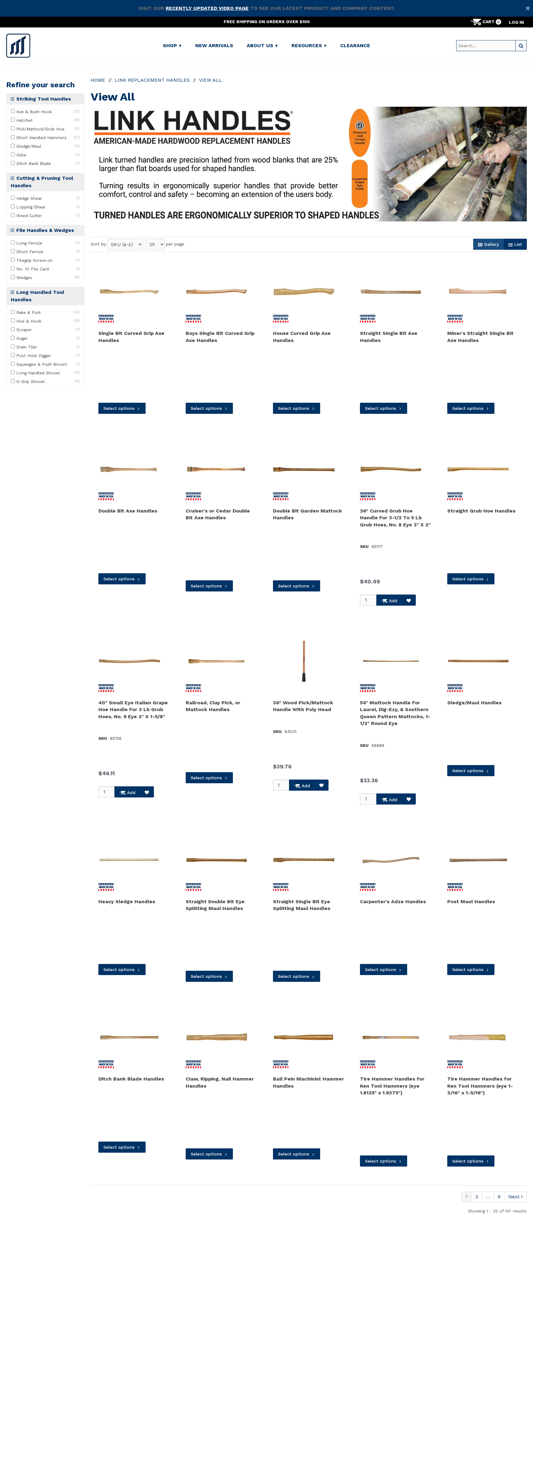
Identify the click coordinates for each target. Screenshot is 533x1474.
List (517, 244)
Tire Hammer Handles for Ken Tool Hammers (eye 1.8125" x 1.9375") (392, 1086)
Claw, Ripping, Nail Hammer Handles (220, 1082)
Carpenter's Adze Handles (393, 901)
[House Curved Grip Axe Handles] (304, 292)
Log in (516, 22)
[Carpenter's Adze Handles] (391, 860)
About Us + (262, 45)
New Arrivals (214, 45)
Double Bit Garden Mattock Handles (307, 514)
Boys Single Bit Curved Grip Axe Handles (220, 336)
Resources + (309, 45)
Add (392, 600)
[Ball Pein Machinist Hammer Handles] (304, 1037)
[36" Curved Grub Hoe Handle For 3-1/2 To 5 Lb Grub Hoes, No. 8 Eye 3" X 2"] (391, 469)
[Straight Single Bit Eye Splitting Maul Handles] (304, 860)
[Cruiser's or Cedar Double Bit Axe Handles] (216, 469)
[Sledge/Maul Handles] (478, 661)
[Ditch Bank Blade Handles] (129, 1037)
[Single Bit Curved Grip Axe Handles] (129, 292)
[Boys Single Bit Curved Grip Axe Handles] (216, 292)
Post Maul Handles (471, 901)
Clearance (355, 45)
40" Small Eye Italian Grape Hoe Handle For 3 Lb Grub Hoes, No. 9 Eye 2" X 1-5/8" (133, 709)
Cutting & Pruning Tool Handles (42, 181)
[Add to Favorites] (409, 600)
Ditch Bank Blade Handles (131, 1079)
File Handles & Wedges (44, 230)
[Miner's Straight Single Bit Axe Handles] (478, 292)
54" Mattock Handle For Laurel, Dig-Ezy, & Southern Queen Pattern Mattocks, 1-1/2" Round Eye (395, 713)
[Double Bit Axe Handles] (129, 469)
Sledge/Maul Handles (474, 703)
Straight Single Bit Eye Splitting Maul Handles (301, 905)
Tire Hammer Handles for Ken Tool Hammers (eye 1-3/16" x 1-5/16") (480, 1086)
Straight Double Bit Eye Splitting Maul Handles (215, 905)
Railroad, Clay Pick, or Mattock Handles (213, 706)
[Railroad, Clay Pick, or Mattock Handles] (216, 661)
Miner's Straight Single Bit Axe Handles (480, 336)
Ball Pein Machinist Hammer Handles (308, 1082)
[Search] (521, 45)
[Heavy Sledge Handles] (129, 860)
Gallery (490, 244)
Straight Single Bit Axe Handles (388, 336)
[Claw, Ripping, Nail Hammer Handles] (216, 1037)
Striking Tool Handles (43, 99)
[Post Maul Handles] (478, 860)
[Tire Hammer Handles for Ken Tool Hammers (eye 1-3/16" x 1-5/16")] (478, 1037)
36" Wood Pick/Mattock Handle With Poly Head (303, 706)
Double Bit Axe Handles (127, 511)
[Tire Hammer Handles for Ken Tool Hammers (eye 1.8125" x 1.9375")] (391, 1037)
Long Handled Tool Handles (37, 296)
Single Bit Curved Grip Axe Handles (131, 336)
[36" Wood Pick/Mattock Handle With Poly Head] (304, 661)
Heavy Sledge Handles (126, 901)
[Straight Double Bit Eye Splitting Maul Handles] (216, 860)
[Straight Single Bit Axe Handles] (391, 292)
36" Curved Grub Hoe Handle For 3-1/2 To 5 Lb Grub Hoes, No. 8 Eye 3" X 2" (395, 518)
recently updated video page (207, 8)
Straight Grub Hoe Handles (481, 511)
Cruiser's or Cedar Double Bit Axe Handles (218, 514)
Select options (118, 408)
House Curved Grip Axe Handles (302, 336)
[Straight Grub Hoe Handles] (478, 469)
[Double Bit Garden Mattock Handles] (304, 469)
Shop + (172, 45)
